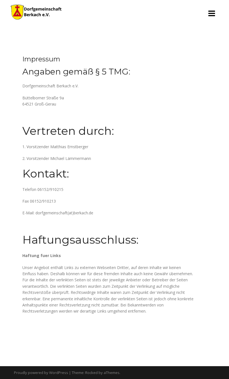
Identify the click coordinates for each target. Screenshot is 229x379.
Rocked (91, 372)
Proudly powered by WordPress (41, 372)
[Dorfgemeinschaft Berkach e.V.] (36, 11)
